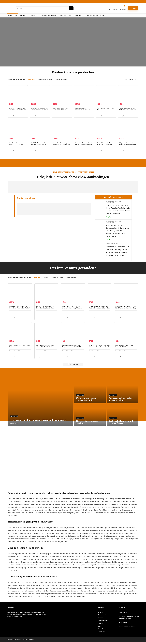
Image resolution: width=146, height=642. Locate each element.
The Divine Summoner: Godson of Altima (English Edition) (39, 143)
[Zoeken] (71, 8)
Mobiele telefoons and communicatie (113, 201)
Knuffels (63, 15)
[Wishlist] (115, 7)
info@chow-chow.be (129, 627)
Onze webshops (103, 620)
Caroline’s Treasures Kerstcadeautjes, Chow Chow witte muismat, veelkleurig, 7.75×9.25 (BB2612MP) (83, 110)
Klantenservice (102, 615)
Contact (100, 612)
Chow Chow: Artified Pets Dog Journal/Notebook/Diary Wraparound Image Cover (72, 308)
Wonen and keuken (49, 15)
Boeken (22, 15)
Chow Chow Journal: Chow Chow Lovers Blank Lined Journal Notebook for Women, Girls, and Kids (61, 110)
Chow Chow (12, 15)
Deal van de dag (92, 15)
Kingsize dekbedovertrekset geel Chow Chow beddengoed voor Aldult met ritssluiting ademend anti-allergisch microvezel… (128, 145)
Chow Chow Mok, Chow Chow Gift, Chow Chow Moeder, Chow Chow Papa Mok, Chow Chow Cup (17, 110)
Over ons (100, 618)
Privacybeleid (102, 629)
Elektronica (34, 15)
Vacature (100, 623)
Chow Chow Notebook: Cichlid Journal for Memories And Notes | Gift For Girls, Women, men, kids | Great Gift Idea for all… (83, 145)
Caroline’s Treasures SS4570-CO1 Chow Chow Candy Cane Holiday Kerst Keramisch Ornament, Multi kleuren (127, 110)
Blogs (102, 15)
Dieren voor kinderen (76, 15)
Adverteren (101, 632)
